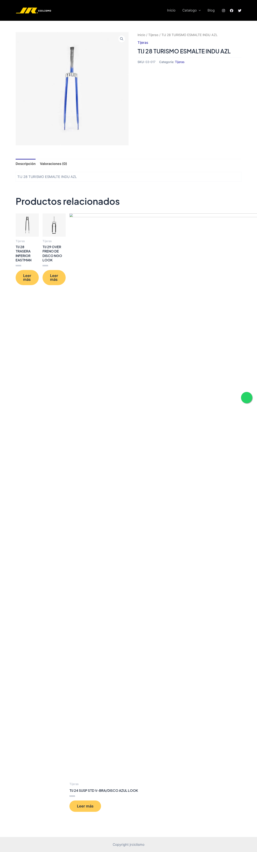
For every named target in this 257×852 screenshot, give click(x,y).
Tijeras (153, 35)
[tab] (26, 164)
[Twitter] (239, 10)
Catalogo (189, 10)
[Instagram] (223, 10)
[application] (199, 10)
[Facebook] (231, 10)
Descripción (26, 164)
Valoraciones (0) (53, 164)
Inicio (171, 10)
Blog (211, 10)
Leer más (27, 277)
